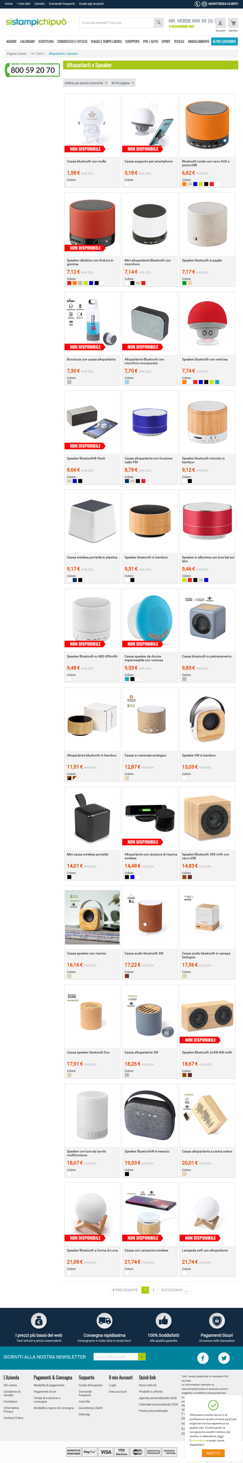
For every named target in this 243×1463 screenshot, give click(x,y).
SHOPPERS (132, 41)
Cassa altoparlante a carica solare (207, 1151)
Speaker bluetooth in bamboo (146, 557)
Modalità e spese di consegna (54, 1408)
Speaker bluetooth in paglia (202, 260)
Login (112, 1385)
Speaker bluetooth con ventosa (205, 359)
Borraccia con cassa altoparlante (91, 359)
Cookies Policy (13, 1418)
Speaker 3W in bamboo (199, 755)
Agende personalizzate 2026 (158, 1398)
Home (9, 3)
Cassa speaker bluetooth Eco (88, 1052)
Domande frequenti (62, 3)
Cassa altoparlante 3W (141, 1052)
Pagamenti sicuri (45, 1391)
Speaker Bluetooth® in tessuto (147, 1151)
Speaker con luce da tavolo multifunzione (86, 1153)
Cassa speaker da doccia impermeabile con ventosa (144, 658)
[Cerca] (159, 23)
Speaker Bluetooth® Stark (86, 458)
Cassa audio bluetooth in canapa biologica (206, 955)
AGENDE (11, 41)
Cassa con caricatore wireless (146, 1250)
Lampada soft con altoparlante (205, 1250)
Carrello (39, 3)
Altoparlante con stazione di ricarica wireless (151, 856)
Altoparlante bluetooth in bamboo (92, 755)
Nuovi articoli (147, 1385)
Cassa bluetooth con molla (86, 161)
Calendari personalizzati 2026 (158, 1404)
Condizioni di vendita (12, 1393)
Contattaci (10, 1401)
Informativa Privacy (11, 1409)
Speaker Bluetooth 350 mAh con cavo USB (205, 856)
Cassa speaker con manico (86, 953)
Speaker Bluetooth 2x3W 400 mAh (207, 1052)
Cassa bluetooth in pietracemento (207, 656)
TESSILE (179, 41)
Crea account (118, 1391)
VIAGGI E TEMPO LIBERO (106, 41)
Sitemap (84, 1414)
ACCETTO (213, 1453)
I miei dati (23, 3)
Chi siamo (10, 1385)
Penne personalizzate (153, 1411)
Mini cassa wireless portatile (87, 854)
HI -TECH (37, 53)
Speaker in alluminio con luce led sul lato (208, 559)
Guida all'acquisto (91, 1385)
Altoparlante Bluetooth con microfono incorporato (144, 361)
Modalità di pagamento (49, 1385)
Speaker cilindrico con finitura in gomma (90, 262)
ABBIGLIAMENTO (198, 41)
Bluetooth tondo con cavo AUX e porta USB (205, 163)
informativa (198, 1440)
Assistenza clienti (91, 1408)
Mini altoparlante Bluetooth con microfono (148, 262)
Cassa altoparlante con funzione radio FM (148, 460)
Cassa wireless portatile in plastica (92, 557)
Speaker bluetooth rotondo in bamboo (203, 460)
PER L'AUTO (150, 41)
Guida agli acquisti (91, 3)
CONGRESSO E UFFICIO (72, 41)
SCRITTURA (46, 41)
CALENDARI (27, 41)
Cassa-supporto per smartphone (149, 161)
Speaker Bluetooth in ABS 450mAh (92, 656)
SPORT (166, 41)
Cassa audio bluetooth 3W (144, 953)
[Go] (141, 1356)
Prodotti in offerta (151, 1391)
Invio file (84, 1401)
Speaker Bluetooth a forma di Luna (92, 1250)
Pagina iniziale (16, 53)
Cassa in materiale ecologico (145, 755)
